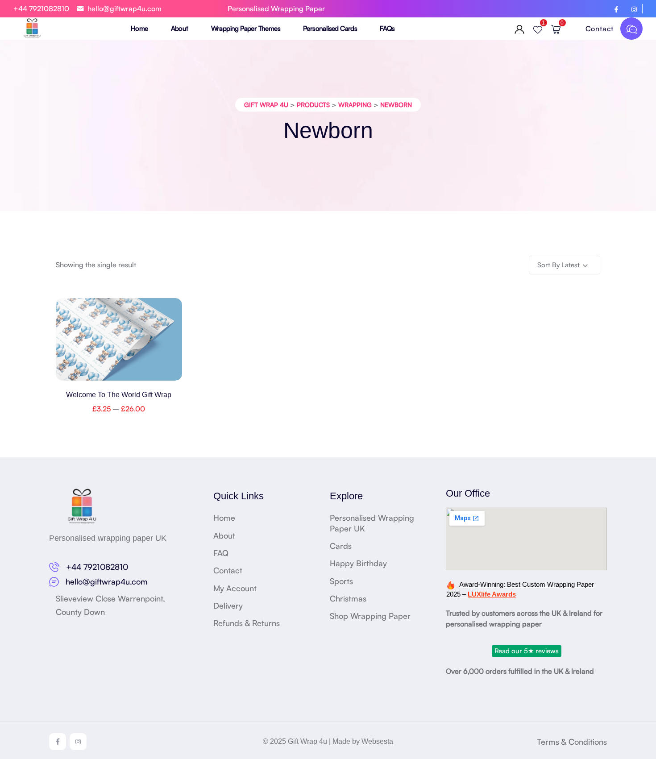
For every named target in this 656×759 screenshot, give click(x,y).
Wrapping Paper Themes (245, 28)
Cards (341, 546)
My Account (235, 588)
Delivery (228, 605)
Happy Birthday (358, 563)
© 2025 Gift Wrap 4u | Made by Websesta (328, 741)
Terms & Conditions (572, 742)
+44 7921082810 (41, 8)
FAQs (387, 28)
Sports (341, 581)
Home (139, 28)
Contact (600, 28)
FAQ (220, 553)
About (179, 28)
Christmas (348, 598)
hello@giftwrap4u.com (124, 8)
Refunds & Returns (246, 623)
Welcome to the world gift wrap (118, 394)
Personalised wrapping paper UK (107, 538)
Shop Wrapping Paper (370, 616)
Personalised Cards (330, 28)
